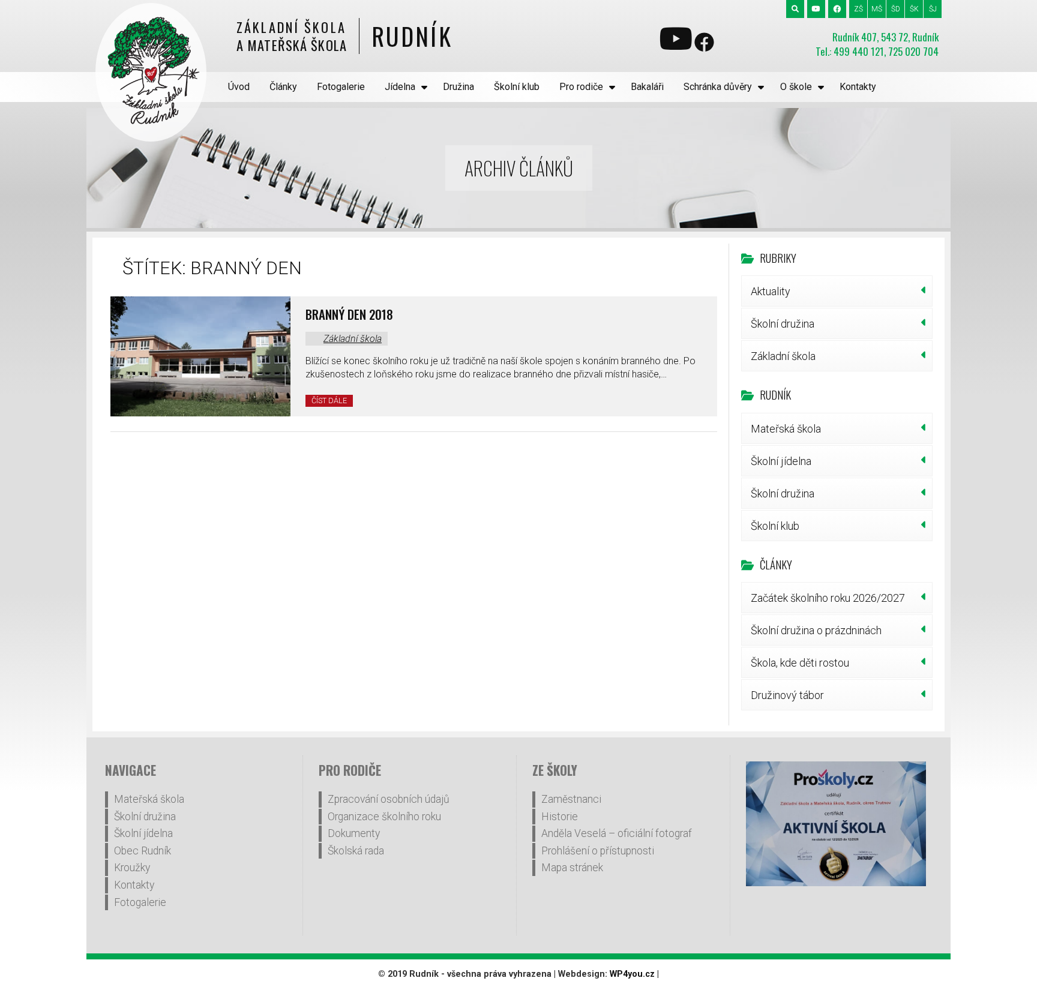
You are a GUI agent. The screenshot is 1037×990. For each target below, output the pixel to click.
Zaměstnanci (571, 799)
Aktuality (770, 291)
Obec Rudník (142, 851)
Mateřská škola (786, 428)
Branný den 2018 (349, 314)
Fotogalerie (341, 86)
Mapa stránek (572, 868)
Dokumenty (354, 833)
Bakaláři (647, 86)
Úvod (239, 86)
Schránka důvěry (718, 86)
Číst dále (329, 400)
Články (283, 86)
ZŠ (858, 9)
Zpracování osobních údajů (388, 799)
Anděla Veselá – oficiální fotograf (616, 833)
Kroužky (132, 868)
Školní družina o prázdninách (816, 630)
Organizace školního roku (384, 817)
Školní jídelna (781, 461)
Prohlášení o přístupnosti (597, 851)
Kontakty (858, 86)
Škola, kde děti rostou (800, 662)
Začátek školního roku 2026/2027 (828, 598)
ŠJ (933, 9)
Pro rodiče (581, 86)
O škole (796, 86)
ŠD (895, 9)
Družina (458, 86)
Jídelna (400, 86)
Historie (559, 817)
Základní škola (352, 338)
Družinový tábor (787, 695)
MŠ (876, 9)
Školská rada (356, 851)
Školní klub (517, 86)
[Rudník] (150, 72)
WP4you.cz (632, 974)
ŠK (914, 9)
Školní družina (782, 323)
